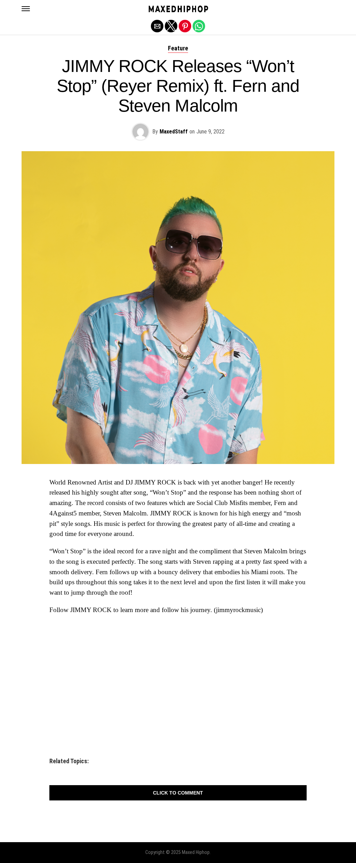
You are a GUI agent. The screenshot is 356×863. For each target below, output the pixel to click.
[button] (26, 8)
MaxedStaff (174, 131)
